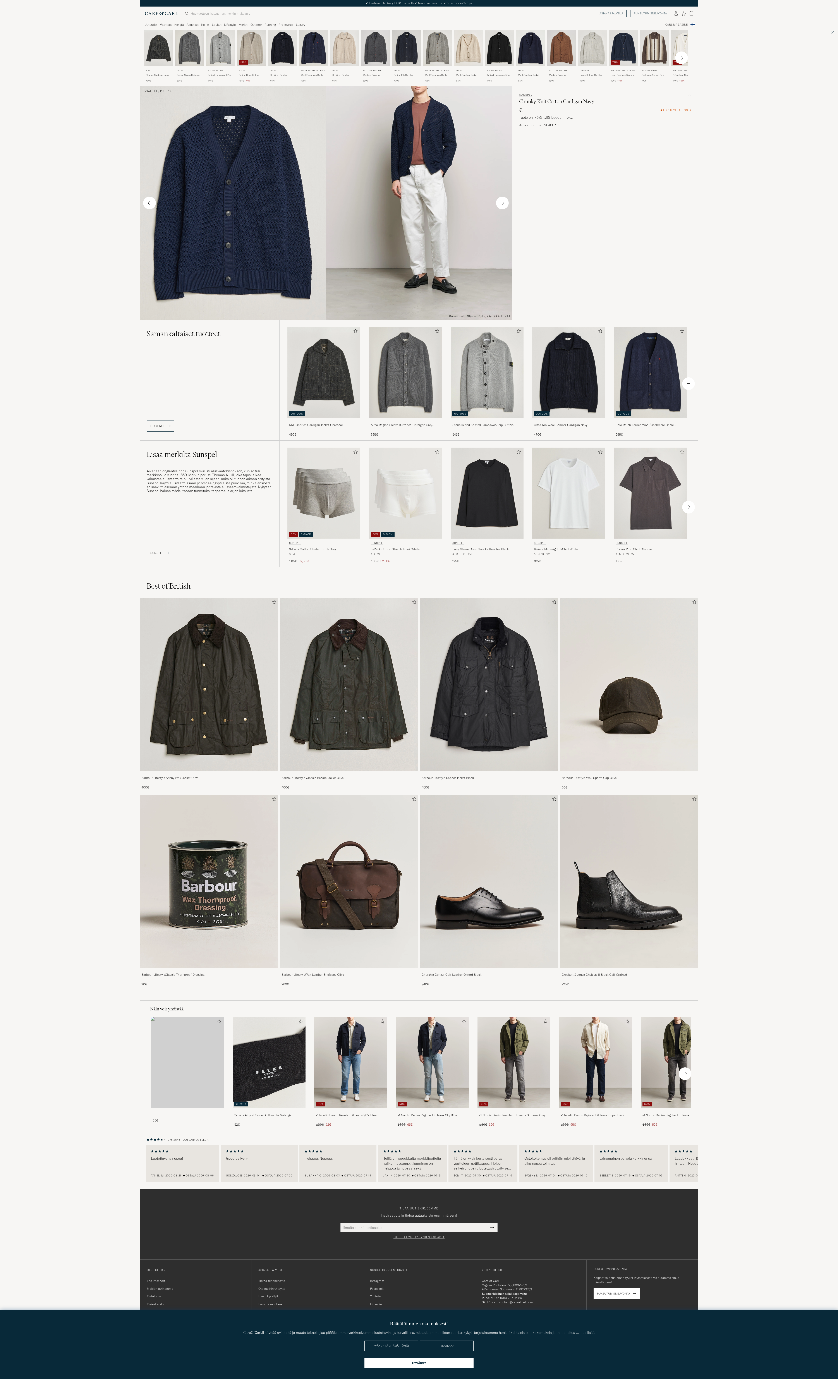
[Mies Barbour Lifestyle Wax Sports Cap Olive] (629, 684)
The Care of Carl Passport (419, 3)
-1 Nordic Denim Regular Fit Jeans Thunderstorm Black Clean (675, 1115)
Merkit (243, 25)
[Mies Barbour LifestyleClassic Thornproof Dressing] (209, 881)
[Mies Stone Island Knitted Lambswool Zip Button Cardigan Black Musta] (499, 48)
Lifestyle (230, 25)
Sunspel (525, 94)
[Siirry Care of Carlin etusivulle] (161, 13)
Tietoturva (154, 1296)
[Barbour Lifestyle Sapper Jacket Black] (489, 773)
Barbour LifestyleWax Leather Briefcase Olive (313, 975)
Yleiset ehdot (156, 1304)
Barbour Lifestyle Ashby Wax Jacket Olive (169, 778)
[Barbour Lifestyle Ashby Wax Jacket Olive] (209, 773)
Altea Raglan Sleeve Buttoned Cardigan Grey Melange (401, 425)
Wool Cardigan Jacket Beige (466, 75)
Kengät (179, 25)
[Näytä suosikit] (683, 13)
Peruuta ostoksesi (270, 1304)
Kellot (205, 25)
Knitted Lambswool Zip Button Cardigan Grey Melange (219, 75)
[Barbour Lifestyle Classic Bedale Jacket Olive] (349, 773)
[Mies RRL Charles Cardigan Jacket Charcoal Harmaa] (158, 48)
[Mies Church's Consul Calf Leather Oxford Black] (489, 881)
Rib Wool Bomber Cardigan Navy (279, 75)
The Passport (156, 1281)
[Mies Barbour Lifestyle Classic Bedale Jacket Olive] (349, 684)
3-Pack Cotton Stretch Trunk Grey (312, 549)
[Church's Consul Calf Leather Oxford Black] (489, 970)
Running (270, 25)
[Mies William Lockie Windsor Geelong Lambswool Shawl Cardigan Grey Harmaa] (375, 48)
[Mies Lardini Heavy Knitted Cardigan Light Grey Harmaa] (592, 48)
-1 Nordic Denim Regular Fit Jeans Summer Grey (512, 1115)
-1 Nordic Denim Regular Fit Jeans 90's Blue (346, 1115)
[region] (419, 1163)
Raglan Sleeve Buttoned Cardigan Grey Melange (188, 75)
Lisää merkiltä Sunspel (182, 454)
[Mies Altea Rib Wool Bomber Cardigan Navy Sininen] (282, 48)
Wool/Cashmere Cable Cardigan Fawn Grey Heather (436, 75)
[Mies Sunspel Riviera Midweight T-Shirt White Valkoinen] (568, 493)
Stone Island (216, 70)
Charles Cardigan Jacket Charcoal (158, 75)
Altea (180, 70)
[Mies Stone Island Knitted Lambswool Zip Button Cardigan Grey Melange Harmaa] (220, 48)
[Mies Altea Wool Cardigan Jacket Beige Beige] (468, 48)
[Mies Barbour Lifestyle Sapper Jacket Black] (489, 684)
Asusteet (193, 25)
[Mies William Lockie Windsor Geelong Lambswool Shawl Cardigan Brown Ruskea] (561, 48)
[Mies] (187, 1062)
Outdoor (256, 25)
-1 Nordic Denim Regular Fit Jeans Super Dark (592, 1115)
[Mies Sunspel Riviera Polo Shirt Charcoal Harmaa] (650, 493)
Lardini (584, 70)
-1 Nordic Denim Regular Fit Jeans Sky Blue (427, 1115)
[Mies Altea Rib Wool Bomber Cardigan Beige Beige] (344, 48)
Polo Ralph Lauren (313, 70)
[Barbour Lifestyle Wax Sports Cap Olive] (629, 773)
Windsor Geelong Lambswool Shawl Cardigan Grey (371, 75)
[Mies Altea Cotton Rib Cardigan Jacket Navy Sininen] (406, 48)
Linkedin (376, 1304)
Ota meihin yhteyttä (271, 1289)
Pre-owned (285, 25)
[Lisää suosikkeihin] (354, 332)
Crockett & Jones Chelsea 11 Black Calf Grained (594, 975)
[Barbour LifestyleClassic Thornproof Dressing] (209, 970)
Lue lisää (587, 1332)
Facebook (376, 1289)
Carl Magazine (676, 24)
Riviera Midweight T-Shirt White (556, 549)
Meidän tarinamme (160, 1289)
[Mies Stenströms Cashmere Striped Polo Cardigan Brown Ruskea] (654, 48)
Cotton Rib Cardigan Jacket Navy (404, 75)
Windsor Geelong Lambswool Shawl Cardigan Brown (557, 75)
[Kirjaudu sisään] (676, 13)
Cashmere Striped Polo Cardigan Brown (653, 75)
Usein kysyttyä (268, 1296)
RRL (148, 70)
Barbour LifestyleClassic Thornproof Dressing (172, 975)
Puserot (166, 91)
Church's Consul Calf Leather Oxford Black (451, 975)
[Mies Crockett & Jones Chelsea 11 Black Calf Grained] (629, 881)
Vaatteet (166, 25)
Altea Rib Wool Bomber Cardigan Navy (560, 425)
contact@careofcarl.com (516, 1302)
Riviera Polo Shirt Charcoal (634, 549)
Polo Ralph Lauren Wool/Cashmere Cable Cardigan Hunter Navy (645, 425)
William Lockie (372, 70)
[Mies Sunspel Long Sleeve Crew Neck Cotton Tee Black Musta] (487, 493)
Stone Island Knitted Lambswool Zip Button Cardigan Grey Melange (482, 425)
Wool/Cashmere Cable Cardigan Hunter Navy (312, 75)
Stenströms (649, 70)
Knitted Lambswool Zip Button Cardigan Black (498, 75)
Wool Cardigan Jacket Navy (528, 75)
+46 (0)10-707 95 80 (508, 1298)
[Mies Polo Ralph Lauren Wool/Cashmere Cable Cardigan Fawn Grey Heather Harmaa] (437, 48)
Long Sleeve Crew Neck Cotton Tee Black (480, 549)
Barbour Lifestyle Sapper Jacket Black (448, 778)
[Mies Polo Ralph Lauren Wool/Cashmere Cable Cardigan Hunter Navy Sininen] (313, 48)
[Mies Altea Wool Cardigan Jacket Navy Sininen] (530, 48)
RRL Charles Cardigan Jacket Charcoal (316, 425)
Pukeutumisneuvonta (650, 13)
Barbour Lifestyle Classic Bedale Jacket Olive (312, 778)
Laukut (217, 25)
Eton (242, 70)
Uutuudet (150, 25)
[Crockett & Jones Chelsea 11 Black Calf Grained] (629, 970)
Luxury (300, 25)
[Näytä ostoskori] (691, 13)
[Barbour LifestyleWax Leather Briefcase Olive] (349, 970)
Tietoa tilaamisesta (271, 1281)
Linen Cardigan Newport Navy (623, 75)
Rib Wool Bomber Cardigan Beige (341, 75)
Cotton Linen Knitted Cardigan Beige (249, 75)
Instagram (377, 1281)
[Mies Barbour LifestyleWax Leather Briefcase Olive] (349, 881)
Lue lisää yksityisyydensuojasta (419, 1237)
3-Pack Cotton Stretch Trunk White (395, 549)
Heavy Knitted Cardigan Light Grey (591, 75)
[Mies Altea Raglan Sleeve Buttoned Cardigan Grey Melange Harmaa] (189, 48)
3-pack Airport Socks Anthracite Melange (262, 1115)
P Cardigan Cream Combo (685, 75)
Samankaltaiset (183, 333)
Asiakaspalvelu (611, 13)
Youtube (375, 1296)
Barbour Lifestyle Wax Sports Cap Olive (589, 778)
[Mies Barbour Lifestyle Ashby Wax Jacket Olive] (209, 684)
